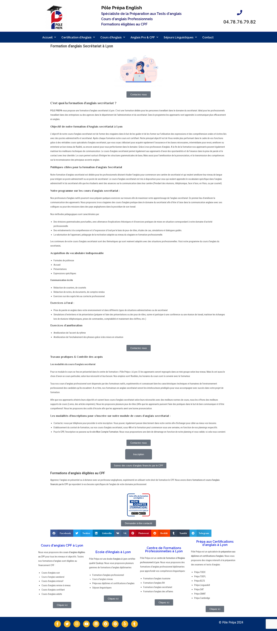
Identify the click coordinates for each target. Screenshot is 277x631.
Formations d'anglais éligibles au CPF (77, 473)
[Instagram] (76, 624)
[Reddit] (105, 624)
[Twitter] (67, 624)
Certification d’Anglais (76, 37)
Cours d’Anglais (111, 37)
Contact (208, 37)
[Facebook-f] (57, 624)
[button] (61, 533)
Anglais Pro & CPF (142, 37)
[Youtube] (86, 624)
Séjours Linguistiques (178, 37)
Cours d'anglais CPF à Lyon (62, 545)
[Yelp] (125, 624)
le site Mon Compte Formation (104, 431)
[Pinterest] (115, 624)
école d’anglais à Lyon (116, 558)
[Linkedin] (96, 624)
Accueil (47, 37)
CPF (62, 431)
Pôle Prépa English (121, 7)
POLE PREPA (56, 110)
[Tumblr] (134, 624)
